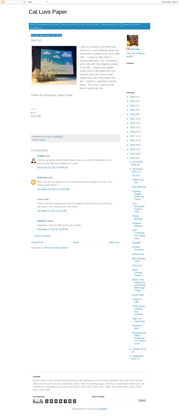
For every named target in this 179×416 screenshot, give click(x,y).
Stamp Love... (139, 254)
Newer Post (37, 242)
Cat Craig (134, 49)
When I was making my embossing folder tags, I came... (138, 285)
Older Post (114, 242)
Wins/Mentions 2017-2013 (130, 24)
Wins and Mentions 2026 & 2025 (47, 24)
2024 (133, 105)
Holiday (42, 140)
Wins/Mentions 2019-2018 (110, 24)
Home (32, 24)
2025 (133, 101)
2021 (133, 119)
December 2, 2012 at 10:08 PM (52, 229)
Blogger (103, 409)
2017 (133, 136)
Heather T (42, 221)
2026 (133, 97)
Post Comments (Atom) (55, 248)
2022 (133, 114)
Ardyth (40, 156)
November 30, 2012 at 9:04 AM (52, 167)
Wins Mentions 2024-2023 (69, 24)
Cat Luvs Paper (48, 12)
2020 (133, 123)
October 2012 (139, 349)
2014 (133, 149)
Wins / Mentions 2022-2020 (90, 24)
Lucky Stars (138, 295)
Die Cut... (136, 175)
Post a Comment (42, 236)
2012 (133, 158)
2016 (133, 140)
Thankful (136, 242)
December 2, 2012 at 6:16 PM (52, 211)
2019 (133, 127)
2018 (133, 132)
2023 (133, 110)
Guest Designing (35, 28)
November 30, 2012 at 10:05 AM (53, 189)
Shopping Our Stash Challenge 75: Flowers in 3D (139, 338)
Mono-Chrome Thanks (137, 272)
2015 (133, 145)
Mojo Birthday (139, 187)
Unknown (42, 177)
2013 (133, 153)
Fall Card (136, 265)
